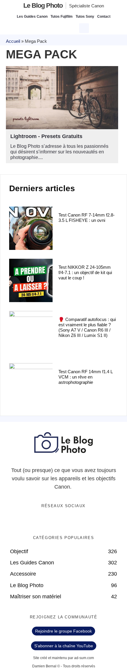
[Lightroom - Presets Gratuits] (62, 97)
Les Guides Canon (32, 16)
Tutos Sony (85, 16)
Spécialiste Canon (86, 5)
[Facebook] (45, 521)
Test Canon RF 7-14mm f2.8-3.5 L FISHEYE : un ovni (86, 217)
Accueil (13, 41)
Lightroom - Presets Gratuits (46, 136)
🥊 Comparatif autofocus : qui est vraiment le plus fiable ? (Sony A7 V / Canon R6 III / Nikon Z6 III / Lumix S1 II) (87, 327)
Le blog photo (43, 5)
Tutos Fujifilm (62, 16)
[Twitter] (58, 521)
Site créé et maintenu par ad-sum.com (63, 658)
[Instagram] (82, 521)
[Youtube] (70, 521)
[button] (84, 28)
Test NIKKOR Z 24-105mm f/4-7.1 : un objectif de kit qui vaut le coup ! (85, 272)
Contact (103, 16)
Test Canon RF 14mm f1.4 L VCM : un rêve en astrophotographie (85, 377)
